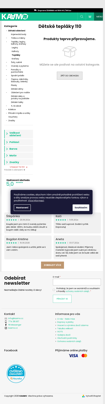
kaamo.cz (13, 328)
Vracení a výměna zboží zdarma (72, 325)
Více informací (36, 200)
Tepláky (16, 55)
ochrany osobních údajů (77, 291)
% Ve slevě (16, 106)
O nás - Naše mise (66, 319)
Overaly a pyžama (20, 66)
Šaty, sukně (16, 62)
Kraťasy (15, 58)
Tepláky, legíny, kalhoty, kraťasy (18, 42)
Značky (11, 120)
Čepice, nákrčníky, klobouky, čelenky (19, 80)
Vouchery (13, 116)
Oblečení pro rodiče (20, 92)
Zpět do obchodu (70, 75)
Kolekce (12, 109)
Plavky (14, 85)
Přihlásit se (62, 298)
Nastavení (22, 207)
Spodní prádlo (17, 75)
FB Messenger (14, 324)
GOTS (60, 331)
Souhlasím (81, 207)
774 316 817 (13, 321)
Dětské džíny (17, 89)
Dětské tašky (17, 102)
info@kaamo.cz (15, 318)
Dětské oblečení (16, 30)
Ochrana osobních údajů (69, 341)
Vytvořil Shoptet (93, 396)
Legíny (15, 47)
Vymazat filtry (17, 167)
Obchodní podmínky (67, 338)
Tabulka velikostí (65, 328)
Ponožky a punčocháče (17, 70)
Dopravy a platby (65, 322)
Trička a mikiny (18, 38)
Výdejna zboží (63, 335)
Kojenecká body (18, 34)
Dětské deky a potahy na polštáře (20, 97)
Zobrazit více (52, 265)
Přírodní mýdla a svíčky (19, 113)
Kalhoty (15, 51)
